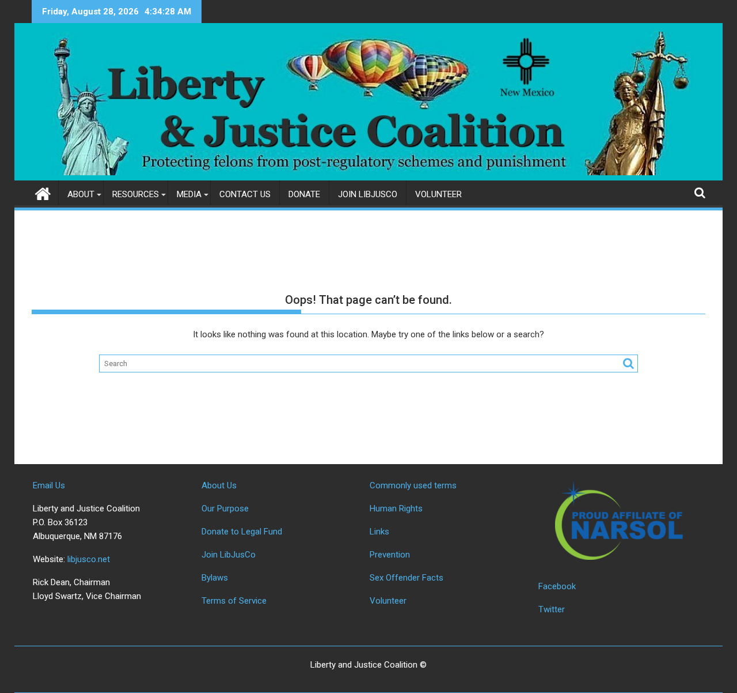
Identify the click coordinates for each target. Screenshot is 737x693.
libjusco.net (88, 559)
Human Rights (396, 508)
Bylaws (215, 578)
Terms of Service (234, 601)
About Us (219, 485)
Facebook (557, 586)
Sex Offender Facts (406, 578)
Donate (304, 194)
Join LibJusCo (367, 194)
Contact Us (245, 194)
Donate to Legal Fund (242, 531)
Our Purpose (225, 508)
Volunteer (438, 194)
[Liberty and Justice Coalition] (43, 193)
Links (379, 531)
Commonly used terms (413, 485)
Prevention (390, 554)
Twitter (551, 609)
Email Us (49, 485)
